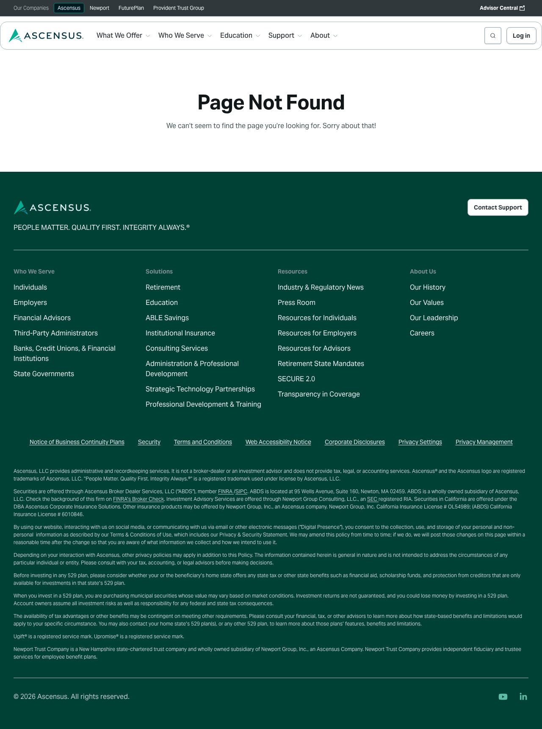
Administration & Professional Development (192, 368)
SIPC (241, 491)
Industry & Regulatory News (321, 287)
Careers (422, 333)
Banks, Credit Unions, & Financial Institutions (65, 353)
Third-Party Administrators (56, 333)
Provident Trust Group (178, 8)
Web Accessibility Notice (278, 442)
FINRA (226, 491)
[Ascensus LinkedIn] (523, 697)
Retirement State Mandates (321, 363)
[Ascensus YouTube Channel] (503, 697)
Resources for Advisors (314, 348)
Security (149, 442)
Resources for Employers (317, 333)
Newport (99, 8)
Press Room (296, 302)
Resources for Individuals (317, 317)
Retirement (163, 287)
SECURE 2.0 (296, 378)
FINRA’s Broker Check (138, 499)
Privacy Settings (420, 442)
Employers (30, 302)
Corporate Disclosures (355, 442)
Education (162, 302)
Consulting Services (177, 348)
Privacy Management (484, 442)
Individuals (30, 287)
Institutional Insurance (180, 333)
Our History (427, 287)
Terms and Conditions (203, 442)
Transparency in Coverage (319, 394)
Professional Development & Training (203, 404)
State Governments (44, 373)
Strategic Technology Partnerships (200, 389)
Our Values (427, 302)
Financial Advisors (42, 317)
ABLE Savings (167, 317)
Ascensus (69, 8)
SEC (373, 499)
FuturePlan (131, 8)
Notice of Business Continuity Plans (77, 442)
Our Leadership (434, 317)
